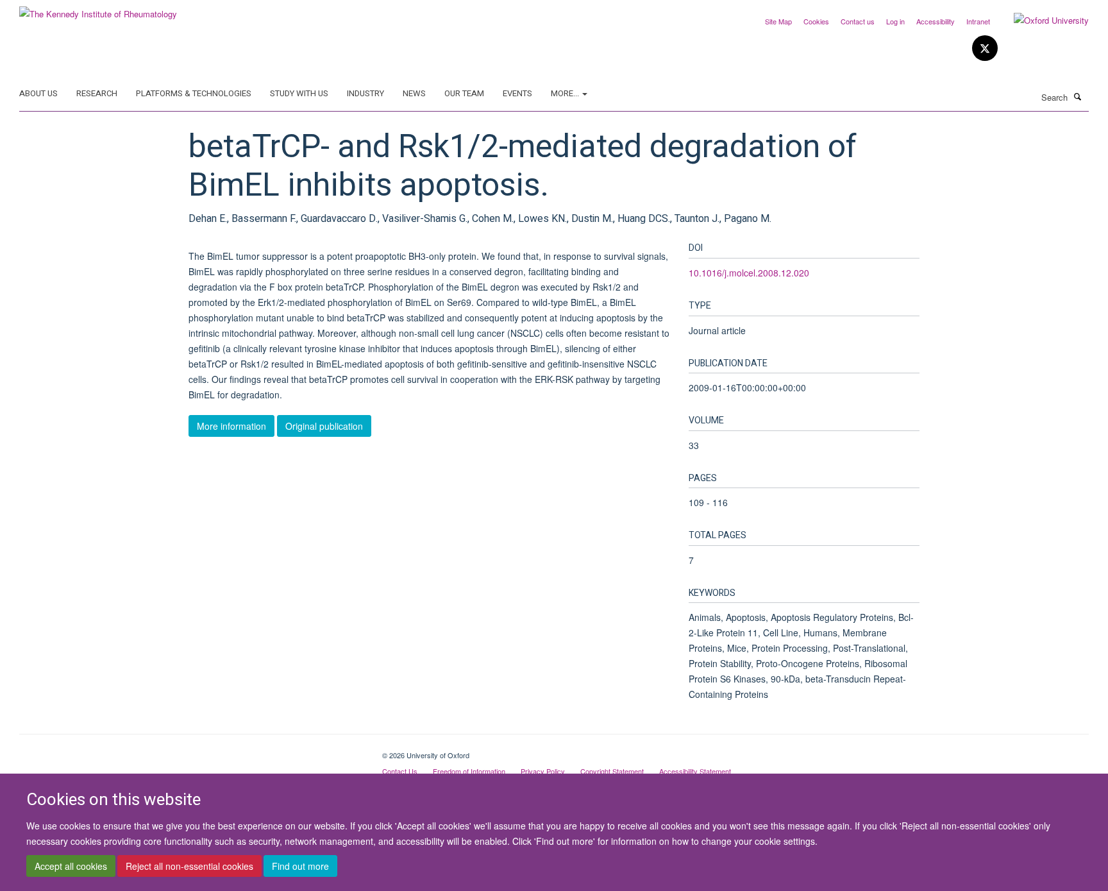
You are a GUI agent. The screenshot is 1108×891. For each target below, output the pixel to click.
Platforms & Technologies (193, 93)
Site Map (778, 21)
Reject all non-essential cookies (189, 866)
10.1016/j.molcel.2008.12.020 (749, 272)
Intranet (978, 21)
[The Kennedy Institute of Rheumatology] (98, 9)
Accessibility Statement (695, 771)
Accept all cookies (71, 866)
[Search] (1078, 96)
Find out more (300, 866)
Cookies (816, 21)
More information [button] (231, 426)
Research (96, 93)
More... (566, 93)
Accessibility (935, 21)
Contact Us (399, 771)
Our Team (464, 93)
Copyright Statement (612, 771)
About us (38, 93)
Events (517, 93)
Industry (365, 93)
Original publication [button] (324, 426)
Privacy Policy (543, 771)
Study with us (299, 93)
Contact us (858, 21)
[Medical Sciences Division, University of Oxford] (191, 750)
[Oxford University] (1042, 20)
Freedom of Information (469, 771)
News (414, 93)
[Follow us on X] (985, 48)
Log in (895, 21)
